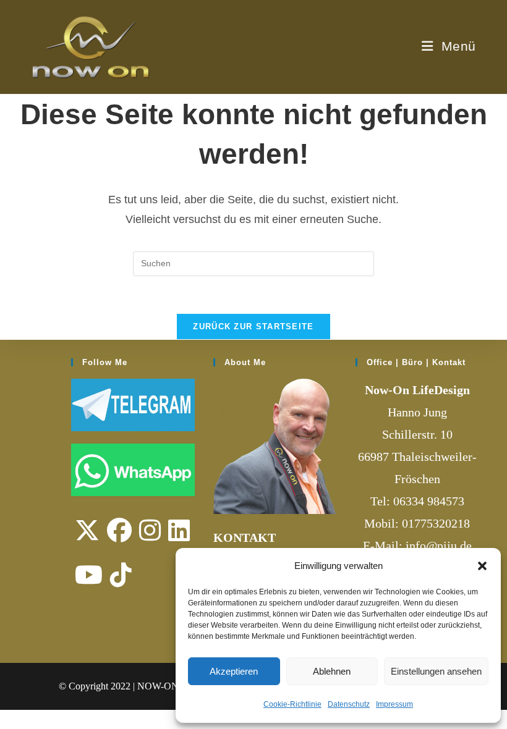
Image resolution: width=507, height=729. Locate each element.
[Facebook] (119, 530)
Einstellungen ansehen (436, 671)
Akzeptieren (234, 671)
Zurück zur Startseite (253, 326)
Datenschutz (349, 704)
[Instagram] (150, 530)
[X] (87, 530)
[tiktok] (121, 575)
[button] (482, 566)
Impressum (394, 704)
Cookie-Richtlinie (292, 704)
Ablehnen (332, 671)
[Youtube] (89, 575)
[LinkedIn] (179, 530)
